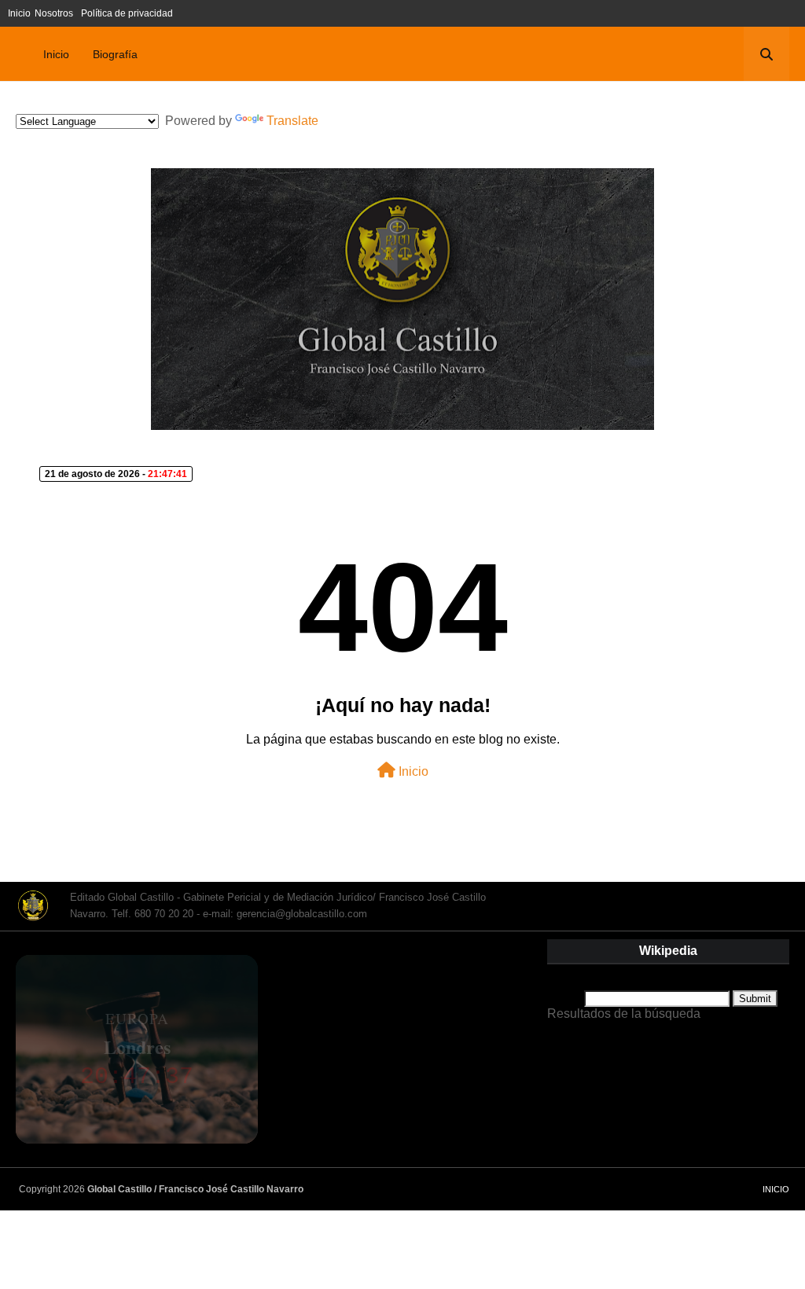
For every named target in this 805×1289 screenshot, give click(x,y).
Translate (292, 120)
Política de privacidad (127, 13)
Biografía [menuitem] (115, 54)
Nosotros (54, 13)
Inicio (19, 13)
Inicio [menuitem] (56, 54)
